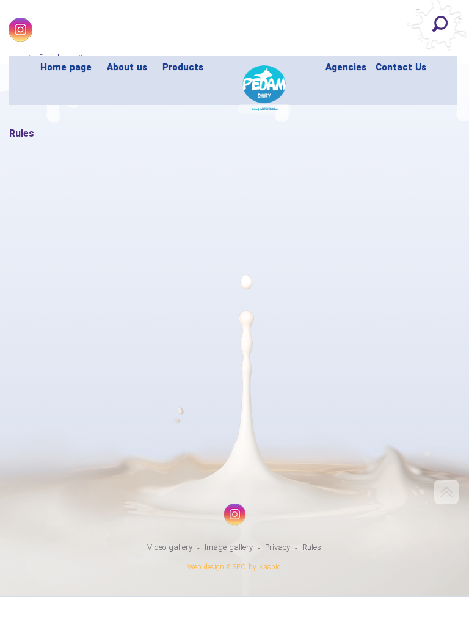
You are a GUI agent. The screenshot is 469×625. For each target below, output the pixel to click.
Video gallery (169, 547)
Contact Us (401, 67)
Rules (311, 547)
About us (127, 67)
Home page (66, 67)
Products (182, 67)
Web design (205, 567)
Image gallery (229, 547)
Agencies (345, 67)
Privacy (277, 547)
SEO (239, 567)
